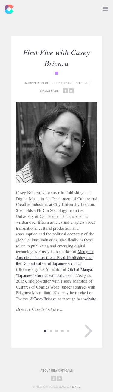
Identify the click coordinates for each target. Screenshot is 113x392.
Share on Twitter (71, 90)
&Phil (76, 387)
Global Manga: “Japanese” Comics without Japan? (54, 272)
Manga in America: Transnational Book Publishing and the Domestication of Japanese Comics (55, 257)
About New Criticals (57, 370)
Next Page (88, 331)
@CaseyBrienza (43, 299)
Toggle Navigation (105, 7)
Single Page (49, 91)
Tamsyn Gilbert (36, 83)
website (89, 299)
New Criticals (7, 7)
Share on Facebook (65, 90)
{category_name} (56, 73)
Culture (82, 83)
